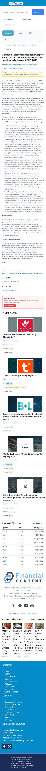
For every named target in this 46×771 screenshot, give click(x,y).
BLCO (11, 431)
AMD (4, 539)
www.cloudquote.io (23, 590)
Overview (7, 45)
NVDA (5, 557)
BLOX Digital (22, 767)
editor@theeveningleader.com (21, 740)
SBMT (11, 515)
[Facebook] (20, 606)
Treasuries (7, 49)
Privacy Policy (24, 761)
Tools (7, 40)
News (14, 45)
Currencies (22, 45)
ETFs (30, 33)
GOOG (5, 546)
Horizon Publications (27, 757)
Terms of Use (15, 761)
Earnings (11, 348)
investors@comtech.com (9, 290)
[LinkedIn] (26, 606)
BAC (4, 542)
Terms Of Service (27, 598)
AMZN (5, 531)
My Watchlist (27, 19)
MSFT (4, 554)
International (32, 45)
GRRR (11, 472)
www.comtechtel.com (11, 235)
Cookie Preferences (26, 763)
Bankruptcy (12, 512)
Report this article (9, 305)
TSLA (4, 565)
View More (37, 523)
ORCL (5, 561)
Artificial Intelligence (14, 387)
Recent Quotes (9, 19)
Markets (8, 33)
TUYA (10, 391)
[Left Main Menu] (4, 3)
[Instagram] (32, 606)
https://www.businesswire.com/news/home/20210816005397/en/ (22, 273)
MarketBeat (9, 345)
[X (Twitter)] (14, 606)
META (5, 550)
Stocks (20, 33)
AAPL (4, 535)
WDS (10, 352)
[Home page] (16, 3)
